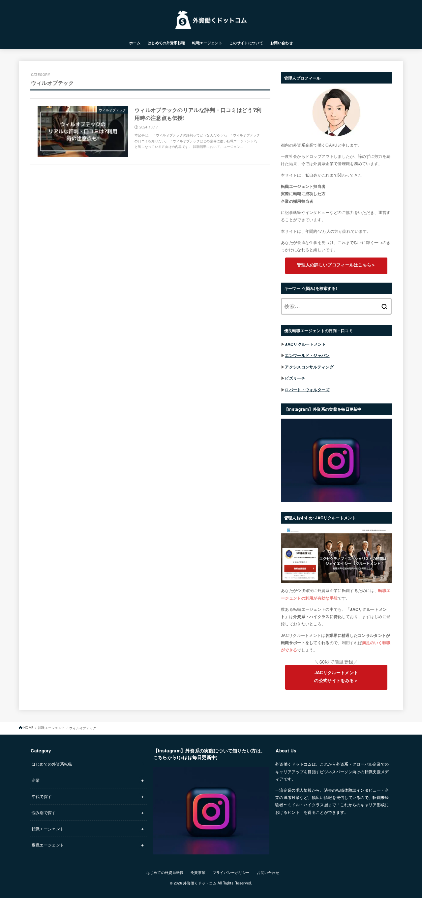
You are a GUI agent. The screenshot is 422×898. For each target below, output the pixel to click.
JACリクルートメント (305, 344)
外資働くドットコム (200, 882)
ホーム (134, 42)
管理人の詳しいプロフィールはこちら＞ (336, 264)
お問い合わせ (281, 42)
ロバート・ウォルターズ (307, 390)
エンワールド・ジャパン (307, 355)
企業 (36, 780)
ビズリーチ (295, 378)
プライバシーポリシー (231, 872)
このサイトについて (246, 42)
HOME (28, 727)
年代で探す (42, 796)
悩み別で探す (44, 812)
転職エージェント (207, 42)
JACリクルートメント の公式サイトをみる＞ (336, 676)
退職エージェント (48, 844)
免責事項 (198, 872)
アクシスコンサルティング (309, 367)
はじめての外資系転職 (166, 42)
